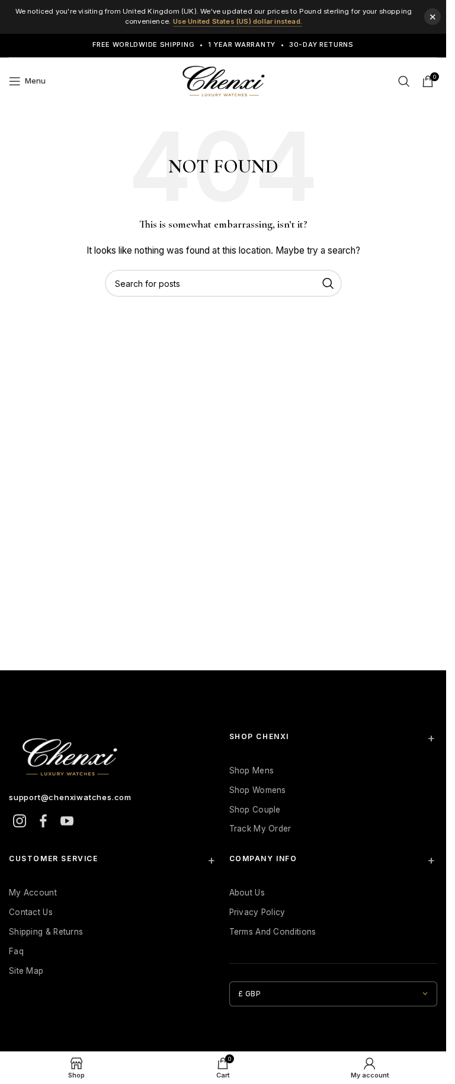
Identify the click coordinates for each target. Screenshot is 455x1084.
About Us (247, 892)
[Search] (404, 81)
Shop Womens (257, 790)
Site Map (26, 971)
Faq (16, 951)
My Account (33, 892)
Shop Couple (255, 809)
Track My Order (260, 828)
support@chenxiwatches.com (70, 797)
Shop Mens (251, 770)
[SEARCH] (328, 283)
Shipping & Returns (46, 931)
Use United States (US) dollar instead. (238, 21)
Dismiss (432, 16)
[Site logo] (223, 80)
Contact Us (31, 912)
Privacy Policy (257, 912)
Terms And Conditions (272, 931)
